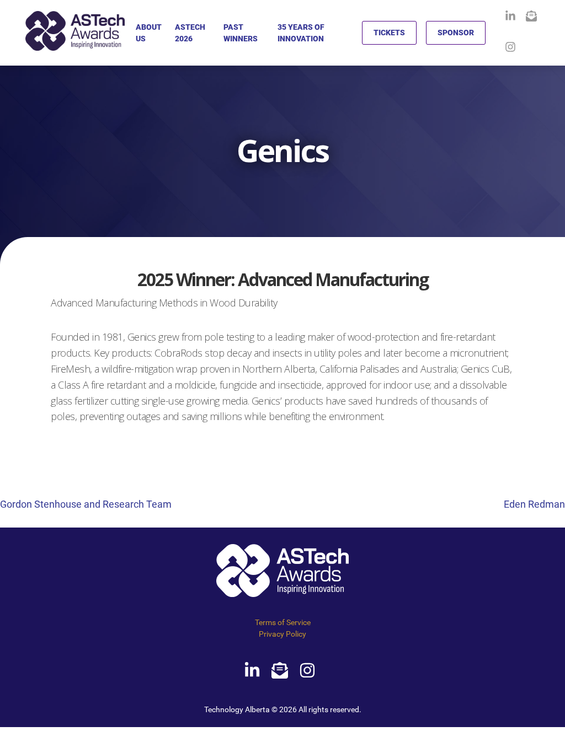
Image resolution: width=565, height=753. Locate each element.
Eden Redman (534, 504)
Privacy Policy (282, 634)
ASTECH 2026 (190, 33)
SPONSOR (456, 32)
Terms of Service (283, 622)
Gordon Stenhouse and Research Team (86, 504)
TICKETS (389, 32)
